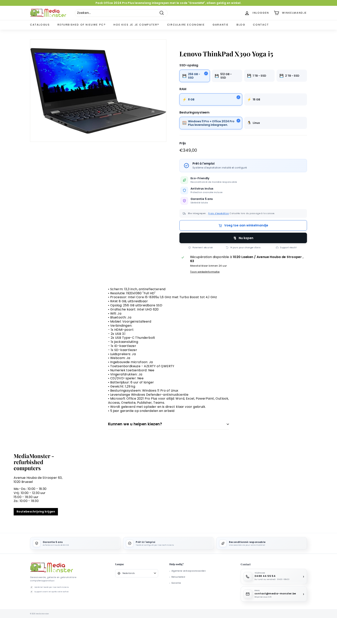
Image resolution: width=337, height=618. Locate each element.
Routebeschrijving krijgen (36, 511)
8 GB (191, 99)
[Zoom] (98, 91)
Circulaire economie (186, 25)
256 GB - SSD (194, 76)
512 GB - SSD (226, 76)
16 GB (256, 99)
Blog (241, 25)
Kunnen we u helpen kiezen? (135, 424)
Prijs (182, 143)
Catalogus (40, 25)
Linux (256, 123)
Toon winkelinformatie (205, 271)
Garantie (221, 25)
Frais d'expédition (218, 213)
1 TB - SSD (259, 76)
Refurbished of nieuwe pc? (82, 25)
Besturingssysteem (194, 112)
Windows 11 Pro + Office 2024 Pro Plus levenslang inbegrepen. (211, 123)
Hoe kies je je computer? (136, 25)
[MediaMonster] (51, 568)
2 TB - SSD (292, 76)
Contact (261, 25)
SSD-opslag (188, 65)
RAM (182, 89)
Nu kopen (246, 238)
